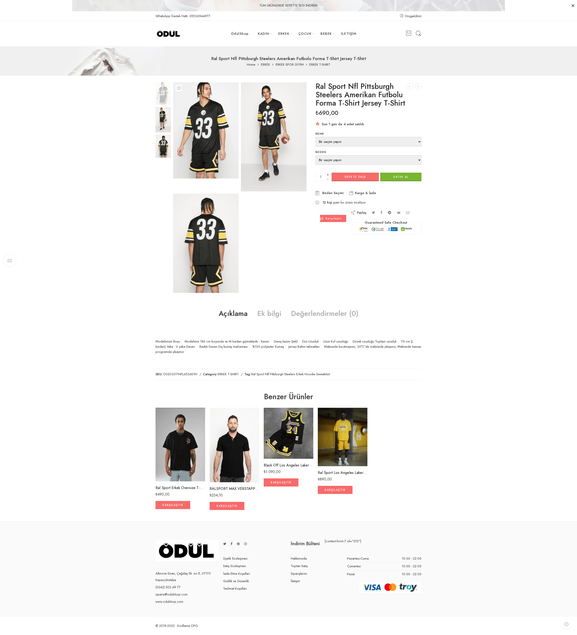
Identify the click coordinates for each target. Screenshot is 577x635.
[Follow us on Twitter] (224, 544)
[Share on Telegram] (389, 212)
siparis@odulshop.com (172, 594)
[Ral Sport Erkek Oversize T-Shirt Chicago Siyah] (180, 444)
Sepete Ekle (355, 177)
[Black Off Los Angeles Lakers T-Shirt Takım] (288, 433)
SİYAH (168, 468)
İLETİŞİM (349, 33)
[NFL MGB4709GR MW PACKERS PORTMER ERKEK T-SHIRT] (418, 86)
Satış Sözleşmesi (234, 565)
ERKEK (283, 33)
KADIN (263, 33)
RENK (320, 133)
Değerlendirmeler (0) (324, 313)
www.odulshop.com (169, 601)
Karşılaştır (334, 218)
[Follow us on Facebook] (231, 544)
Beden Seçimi (332, 192)
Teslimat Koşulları (235, 588)
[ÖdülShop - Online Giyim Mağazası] (169, 33)
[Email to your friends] (408, 212)
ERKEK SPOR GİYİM (290, 64)
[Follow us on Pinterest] (238, 544)
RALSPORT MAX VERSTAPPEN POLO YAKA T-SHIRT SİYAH (234, 488)
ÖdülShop (240, 33)
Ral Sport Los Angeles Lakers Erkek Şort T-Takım (342, 472)
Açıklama (233, 313)
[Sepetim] (408, 33)
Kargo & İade (365, 192)
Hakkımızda (299, 558)
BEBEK (326, 33)
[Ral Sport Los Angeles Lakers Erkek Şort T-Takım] (342, 437)
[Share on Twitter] (373, 212)
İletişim (295, 581)
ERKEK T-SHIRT (319, 64)
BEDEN (321, 152)
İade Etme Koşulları (236, 573)
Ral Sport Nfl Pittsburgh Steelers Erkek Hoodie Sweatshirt (290, 374)
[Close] (573, 6)
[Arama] (418, 33)
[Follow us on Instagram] (245, 544)
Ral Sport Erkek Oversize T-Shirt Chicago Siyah (180, 487)
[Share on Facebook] (381, 212)
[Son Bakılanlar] (566, 624)
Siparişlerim (299, 573)
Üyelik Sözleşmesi (235, 558)
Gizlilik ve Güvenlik (236, 581)
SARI (330, 453)
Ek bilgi (269, 313)
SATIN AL (400, 177)
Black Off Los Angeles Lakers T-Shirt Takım (288, 465)
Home (251, 64)
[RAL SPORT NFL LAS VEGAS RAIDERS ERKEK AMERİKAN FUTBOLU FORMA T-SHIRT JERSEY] (409, 86)
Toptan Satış (299, 565)
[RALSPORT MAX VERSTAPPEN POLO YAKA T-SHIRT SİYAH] (234, 445)
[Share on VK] (399, 212)
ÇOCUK (304, 33)
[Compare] (179, 88)
